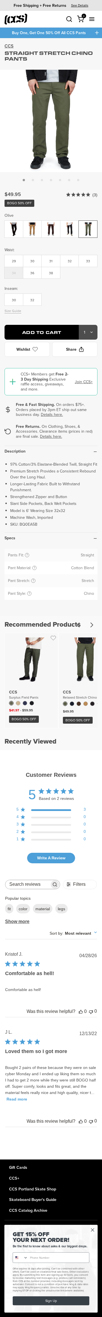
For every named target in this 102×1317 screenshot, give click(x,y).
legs (61, 909)
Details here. (52, 414)
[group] (51, 5)
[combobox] (73, 933)
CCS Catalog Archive (28, 1210)
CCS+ (14, 1178)
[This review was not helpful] (91, 1011)
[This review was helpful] (81, 1011)
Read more (17, 1099)
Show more (17, 921)
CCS (9, 46)
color (23, 909)
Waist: (9, 250)
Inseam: (11, 288)
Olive (9, 215)
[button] (23, 180)
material (42, 909)
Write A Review (51, 858)
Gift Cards (18, 1167)
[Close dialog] (92, 1230)
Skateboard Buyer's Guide (32, 1199)
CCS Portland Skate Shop (32, 1189)
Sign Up (51, 1301)
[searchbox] (27, 884)
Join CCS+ (84, 382)
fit (9, 909)
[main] (51, 598)
